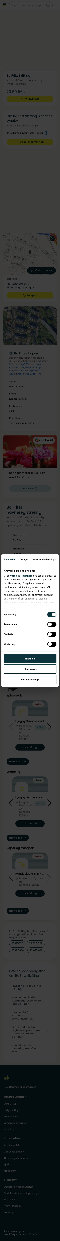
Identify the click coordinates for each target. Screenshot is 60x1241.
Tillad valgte (30, 669)
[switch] (51, 624)
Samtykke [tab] (9, 559)
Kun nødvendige (30, 679)
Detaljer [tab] (24, 559)
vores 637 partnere (21, 575)
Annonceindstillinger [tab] (45, 559)
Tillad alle (30, 658)
